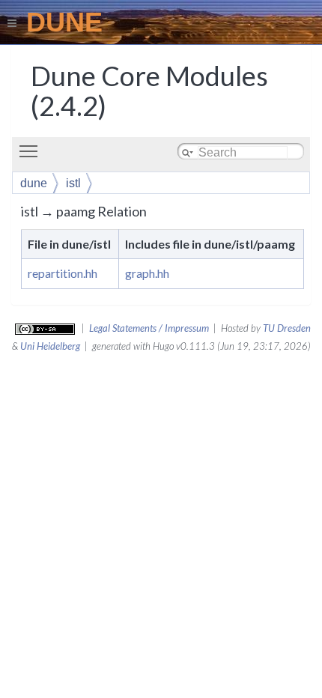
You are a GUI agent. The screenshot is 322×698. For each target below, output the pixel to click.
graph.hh (147, 273)
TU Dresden (287, 328)
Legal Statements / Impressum (149, 328)
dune (33, 183)
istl (73, 183)
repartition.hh (62, 273)
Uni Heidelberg (50, 346)
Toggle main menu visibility (31, 150)
